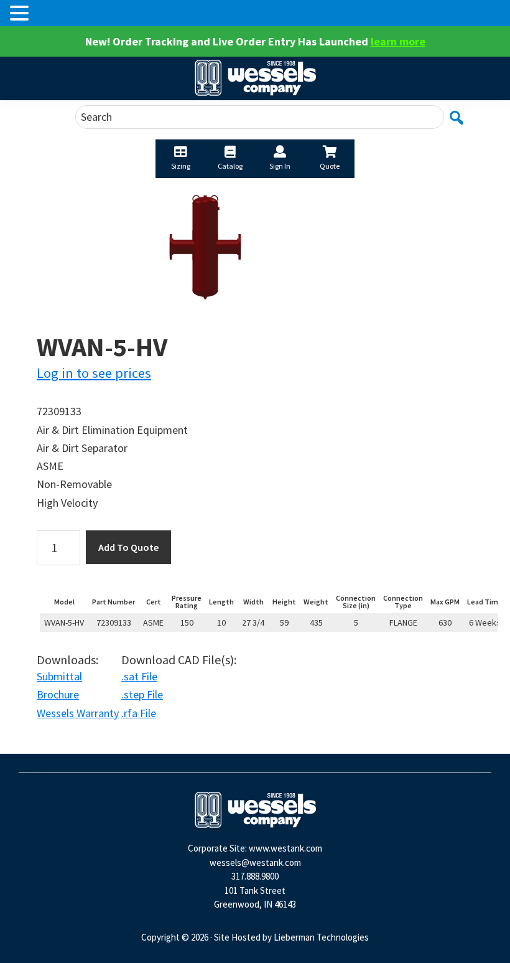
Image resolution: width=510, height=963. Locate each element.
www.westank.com (285, 848)
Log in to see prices (94, 373)
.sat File (139, 676)
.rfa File (138, 713)
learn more (398, 41)
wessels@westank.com (255, 862)
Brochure (58, 694)
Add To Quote (128, 547)
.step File (142, 694)
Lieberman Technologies (321, 937)
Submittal (59, 676)
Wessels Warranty (78, 713)
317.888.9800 (255, 876)
